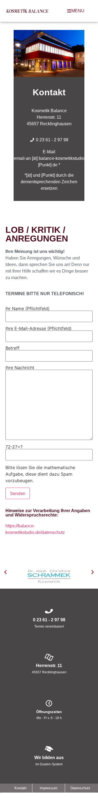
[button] (5, 572)
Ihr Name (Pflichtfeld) (27, 308)
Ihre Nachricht (19, 367)
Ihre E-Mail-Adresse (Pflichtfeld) (38, 328)
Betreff (12, 348)
